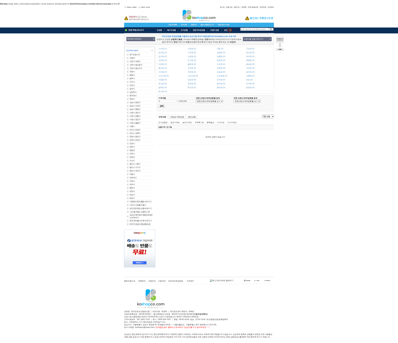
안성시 (132, 143)
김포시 (132, 89)
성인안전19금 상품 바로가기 (141, 208)
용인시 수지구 (135, 167)
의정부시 (133, 178)
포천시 (132, 191)
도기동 (169, 127)
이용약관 (162, 281)
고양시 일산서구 (136, 68)
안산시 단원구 (135, 130)
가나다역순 (232, 122)
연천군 (132, 157)
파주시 (132, 184)
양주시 (132, 147)
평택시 (132, 188)
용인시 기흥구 (135, 164)
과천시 (132, 72)
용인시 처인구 (135, 171)
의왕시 (132, 174)
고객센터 (190, 281)
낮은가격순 (175, 122)
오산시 (132, 160)
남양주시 (133, 92)
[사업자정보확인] (200, 314)
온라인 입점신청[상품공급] (140, 224)
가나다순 (220, 122)
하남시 (132, 195)
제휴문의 (142, 281)
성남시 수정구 (135, 106)
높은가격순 (187, 122)
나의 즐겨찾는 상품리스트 (140, 212)
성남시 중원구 (135, 109)
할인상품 (192, 117)
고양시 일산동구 (136, 65)
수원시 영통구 (135, 116)
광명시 (132, 75)
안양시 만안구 (135, 140)
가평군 (132, 58)
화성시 (132, 198)
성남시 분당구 (135, 102)
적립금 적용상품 (177, 117)
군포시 (132, 85)
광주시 (132, 78)
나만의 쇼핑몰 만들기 (138, 205)
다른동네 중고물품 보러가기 (141, 201)
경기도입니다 (135, 54)
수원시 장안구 (135, 119)
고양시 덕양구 (135, 61)
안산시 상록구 (135, 133)
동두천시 (133, 95)
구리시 (132, 82)
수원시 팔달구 (135, 123)
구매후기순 (199, 122)
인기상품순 (163, 122)
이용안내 (152, 281)
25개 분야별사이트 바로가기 (141, 221)
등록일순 (210, 122)
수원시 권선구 (135, 113)
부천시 (132, 99)
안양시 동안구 (135, 137)
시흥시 (132, 126)
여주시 (132, 154)
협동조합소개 (129, 281)
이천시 (132, 181)
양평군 (132, 150)
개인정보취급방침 (175, 281)
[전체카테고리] (135, 30)
